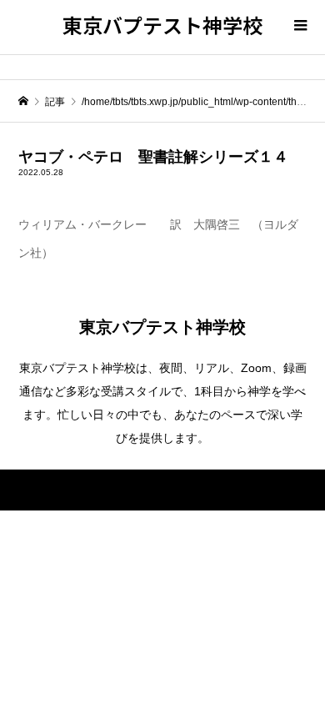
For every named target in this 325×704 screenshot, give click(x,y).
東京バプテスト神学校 (162, 24)
